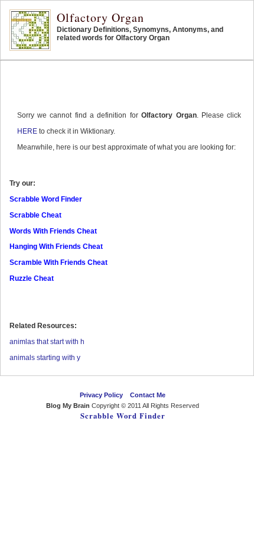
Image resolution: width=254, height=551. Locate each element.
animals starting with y (44, 358)
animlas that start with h (46, 342)
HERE (27, 131)
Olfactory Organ (100, 17)
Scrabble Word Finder (122, 415)
